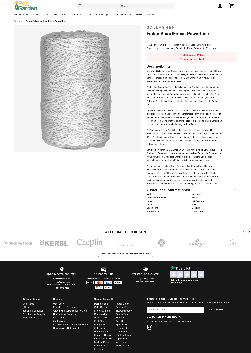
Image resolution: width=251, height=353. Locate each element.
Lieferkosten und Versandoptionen (70, 324)
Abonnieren (217, 309)
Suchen (125, 6)
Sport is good (122, 324)
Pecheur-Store (123, 307)
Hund (35, 14)
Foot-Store (99, 321)
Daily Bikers (100, 307)
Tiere (54, 14)
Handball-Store (102, 331)
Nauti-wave (100, 345)
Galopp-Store (101, 324)
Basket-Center (101, 303)
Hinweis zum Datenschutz (66, 328)
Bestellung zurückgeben (145, 281)
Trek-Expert (121, 331)
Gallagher (161, 27)
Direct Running (102, 310)
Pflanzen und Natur (122, 14)
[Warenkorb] (232, 6)
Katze (45, 14)
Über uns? (58, 303)
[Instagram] (150, 327)
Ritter (88, 14)
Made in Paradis (102, 342)
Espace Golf (100, 317)
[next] (249, 231)
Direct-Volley (100, 314)
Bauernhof (76, 14)
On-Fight (98, 349)
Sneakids (120, 321)
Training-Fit (121, 328)
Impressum (58, 317)
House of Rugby (102, 335)
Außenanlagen (102, 14)
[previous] (244, 231)
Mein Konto (28, 303)
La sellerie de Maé (103, 338)
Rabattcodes (28, 317)
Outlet (139, 14)
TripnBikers (121, 338)
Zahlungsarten (60, 321)
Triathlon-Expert (124, 335)
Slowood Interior (124, 310)
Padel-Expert (122, 303)
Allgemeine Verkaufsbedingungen (70, 310)
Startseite (18, 21)
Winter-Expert (123, 345)
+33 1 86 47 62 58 (62, 288)
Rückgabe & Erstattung (65, 314)
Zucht (64, 14)
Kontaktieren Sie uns (62, 278)
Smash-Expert (123, 314)
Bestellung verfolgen (33, 310)
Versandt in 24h (21, 14)
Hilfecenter (28, 307)
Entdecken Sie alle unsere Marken (125, 253)
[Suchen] (80, 6)
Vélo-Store (121, 342)
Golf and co (100, 328)
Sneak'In (120, 317)
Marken (150, 14)
